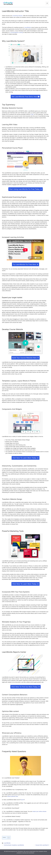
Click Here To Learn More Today (24, 584)
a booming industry (17, 15)
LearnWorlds (27, 27)
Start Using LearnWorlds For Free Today (24, 189)
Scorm (22, 799)
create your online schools (39, 811)
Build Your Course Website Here (24, 358)
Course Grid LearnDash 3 (42, 845)
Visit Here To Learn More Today (24, 458)
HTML (32, 114)
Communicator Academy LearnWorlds (14, 845)
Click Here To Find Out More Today (24, 687)
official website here (12, 796)
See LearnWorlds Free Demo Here (24, 97)
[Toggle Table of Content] (7, 838)
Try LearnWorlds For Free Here (24, 264)
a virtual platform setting (16, 32)
